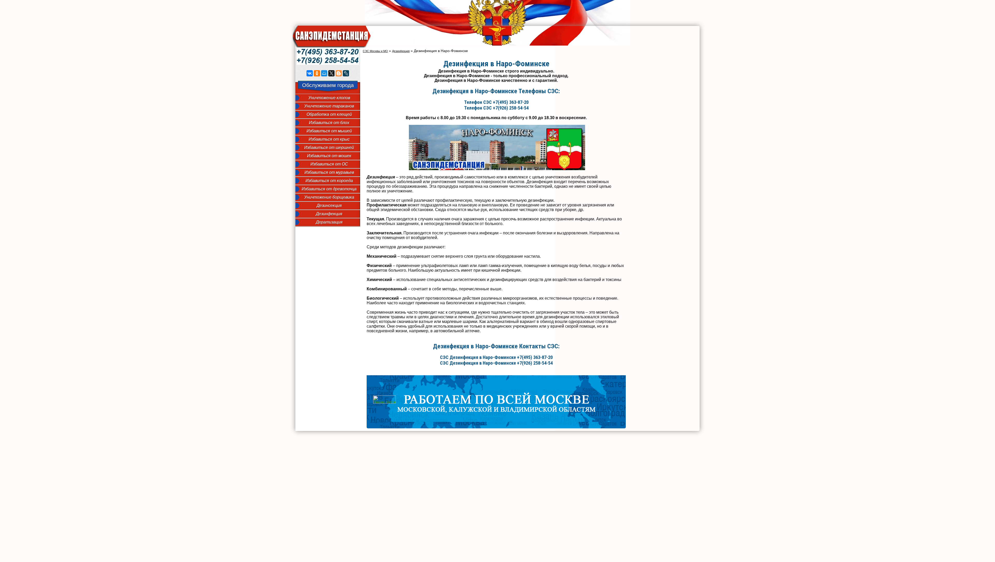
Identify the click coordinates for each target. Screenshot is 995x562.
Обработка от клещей (329, 114)
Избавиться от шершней (329, 147)
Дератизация (329, 222)
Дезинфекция (329, 214)
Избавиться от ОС (329, 164)
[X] (331, 73)
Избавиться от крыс (329, 139)
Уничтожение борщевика (329, 197)
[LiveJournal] (346, 73)
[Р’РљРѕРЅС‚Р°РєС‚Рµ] (310, 73)
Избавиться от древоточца (329, 189)
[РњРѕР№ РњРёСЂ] (324, 73)
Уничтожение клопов (329, 98)
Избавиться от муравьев (329, 172)
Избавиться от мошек (329, 156)
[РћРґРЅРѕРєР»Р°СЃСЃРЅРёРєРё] (317, 73)
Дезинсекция (329, 205)
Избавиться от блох (329, 122)
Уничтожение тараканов (329, 106)
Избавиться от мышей (329, 131)
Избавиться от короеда (329, 180)
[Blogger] (339, 73)
